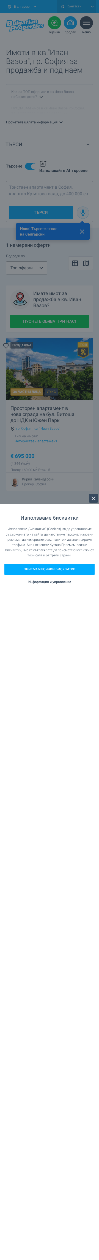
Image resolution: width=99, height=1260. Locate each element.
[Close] (93, 498)
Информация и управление (49, 582)
